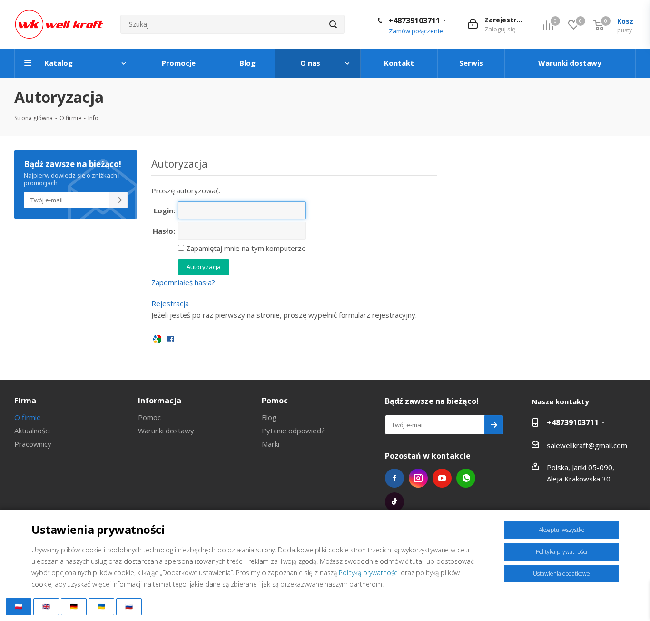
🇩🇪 (74, 606)
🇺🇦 (101, 606)
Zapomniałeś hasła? (183, 282)
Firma (25, 400)
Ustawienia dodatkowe (561, 574)
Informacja (159, 400)
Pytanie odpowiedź (293, 430)
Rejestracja (170, 303)
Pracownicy (32, 444)
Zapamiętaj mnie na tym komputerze (245, 248)
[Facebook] (170, 338)
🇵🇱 (18, 606)
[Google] (157, 338)
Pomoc (149, 417)
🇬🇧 (46, 606)
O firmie (27, 417)
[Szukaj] (333, 24)
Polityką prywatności (369, 572)
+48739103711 (414, 20)
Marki (270, 444)
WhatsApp (465, 478)
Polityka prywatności (561, 552)
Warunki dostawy (166, 430)
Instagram (418, 478)
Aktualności (32, 430)
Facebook (394, 478)
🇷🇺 (129, 606)
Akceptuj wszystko (561, 530)
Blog (269, 417)
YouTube (442, 478)
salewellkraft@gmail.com (587, 445)
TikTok (394, 501)
